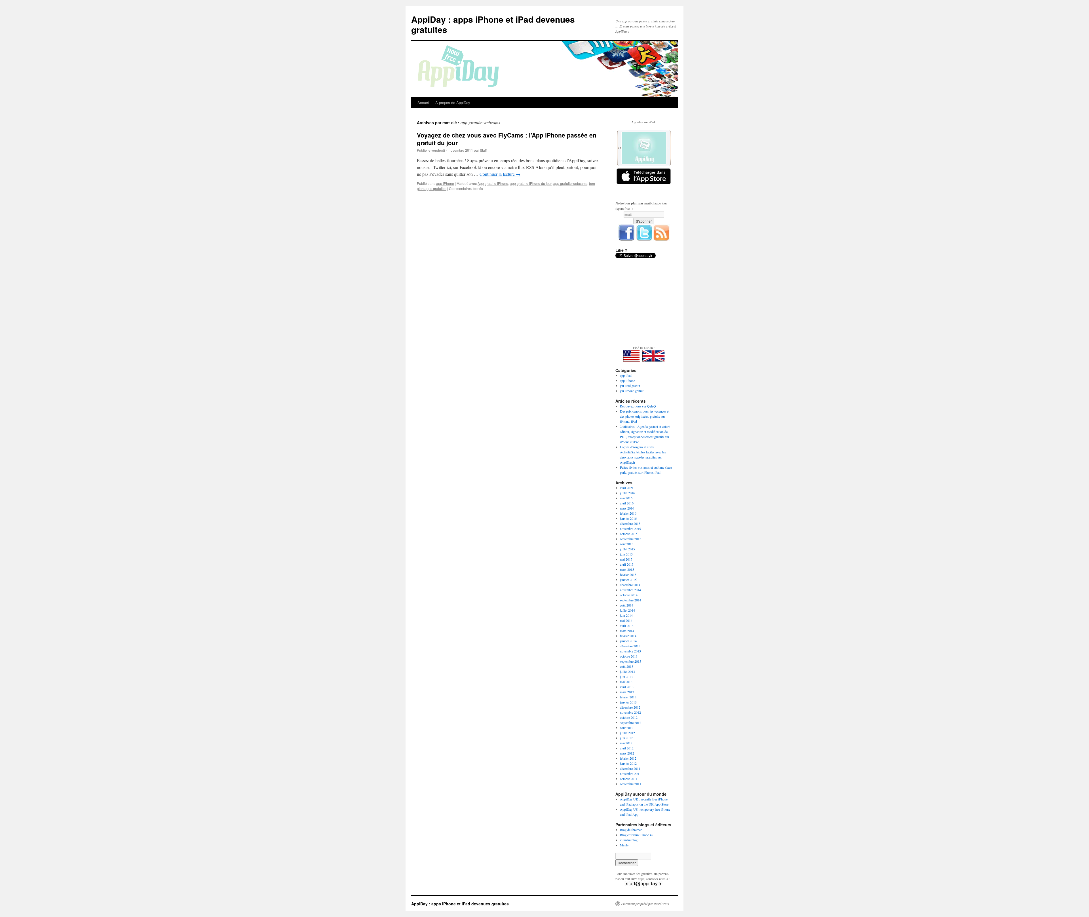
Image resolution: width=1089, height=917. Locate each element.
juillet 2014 (627, 610)
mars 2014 (627, 630)
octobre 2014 (629, 595)
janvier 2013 (628, 702)
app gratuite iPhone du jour (531, 183)
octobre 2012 (629, 717)
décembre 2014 (630, 584)
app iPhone (445, 183)
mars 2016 (627, 508)
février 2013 (628, 697)
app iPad (626, 375)
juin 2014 (626, 615)
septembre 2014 (630, 600)
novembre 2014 (630, 590)
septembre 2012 (630, 722)
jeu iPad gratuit (630, 385)
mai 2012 (626, 743)
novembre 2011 (630, 773)
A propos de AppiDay (452, 102)
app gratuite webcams (570, 183)
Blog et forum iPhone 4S (636, 835)
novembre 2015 (630, 528)
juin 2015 (626, 554)
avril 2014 (627, 625)
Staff (483, 150)
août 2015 (626, 544)
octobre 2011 (629, 778)
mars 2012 (627, 753)
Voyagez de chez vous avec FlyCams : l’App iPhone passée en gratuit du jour (506, 139)
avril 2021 (627, 487)
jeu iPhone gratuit (631, 390)
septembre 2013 (630, 661)
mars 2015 (627, 569)
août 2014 (626, 605)
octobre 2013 (629, 656)
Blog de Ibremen (631, 829)
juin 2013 (626, 676)
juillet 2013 (627, 671)
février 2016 (628, 513)
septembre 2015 (630, 538)
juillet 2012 (627, 732)
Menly (624, 845)
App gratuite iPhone (493, 183)
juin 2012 (626, 738)
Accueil (423, 102)
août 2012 (626, 727)
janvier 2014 (628, 641)
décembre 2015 (630, 523)
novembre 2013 (630, 651)
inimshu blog (629, 840)
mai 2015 (626, 559)
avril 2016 (627, 503)
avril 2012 (627, 748)
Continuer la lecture (500, 174)
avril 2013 (627, 686)
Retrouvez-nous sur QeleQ (638, 406)
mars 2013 (627, 692)
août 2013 (626, 666)
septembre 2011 (630, 783)
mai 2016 (626, 498)
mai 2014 (626, 620)
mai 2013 (626, 681)
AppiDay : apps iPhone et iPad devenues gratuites (493, 24)
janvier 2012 (628, 763)
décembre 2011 (630, 768)
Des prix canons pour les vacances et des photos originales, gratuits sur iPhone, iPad (644, 416)
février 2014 (628, 635)
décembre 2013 (630, 646)
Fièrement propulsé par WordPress (645, 903)
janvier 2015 (628, 579)
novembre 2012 (630, 712)
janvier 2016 (628, 518)
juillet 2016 (627, 493)
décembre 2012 (630, 707)
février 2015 (628, 574)
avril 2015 (627, 564)
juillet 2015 (627, 549)
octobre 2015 (629, 533)
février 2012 (628, 758)
